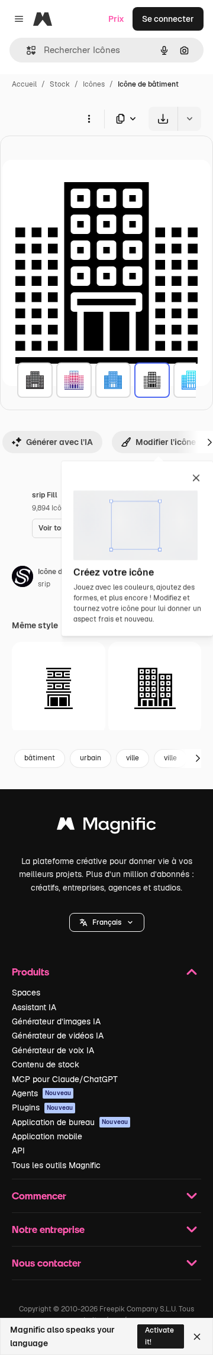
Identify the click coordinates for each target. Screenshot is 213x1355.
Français (106, 922)
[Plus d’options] (89, 118)
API (18, 1150)
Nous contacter (46, 1263)
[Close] (197, 1337)
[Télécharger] (163, 119)
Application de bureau (70, 1122)
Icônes (94, 84)
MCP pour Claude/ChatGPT (65, 1079)
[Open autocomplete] (26, 50)
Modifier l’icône (165, 442)
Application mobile (47, 1136)
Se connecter (168, 19)
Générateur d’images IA (56, 1021)
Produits (30, 971)
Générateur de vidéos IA (58, 1035)
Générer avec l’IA (59, 442)
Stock (60, 84)
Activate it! (159, 1336)
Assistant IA (34, 1007)
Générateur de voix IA (53, 1050)
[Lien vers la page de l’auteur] (22, 578)
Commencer (39, 1195)
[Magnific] (106, 826)
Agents (41, 1093)
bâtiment (39, 758)
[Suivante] (197, 758)
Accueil (24, 84)
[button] (106, 922)
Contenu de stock (45, 1064)
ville (132, 758)
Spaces (26, 992)
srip (44, 584)
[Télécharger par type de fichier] (126, 119)
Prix (116, 19)
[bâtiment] (35, 380)
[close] (196, 478)
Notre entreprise (48, 1229)
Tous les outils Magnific (56, 1165)
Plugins (42, 1107)
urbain (90, 758)
